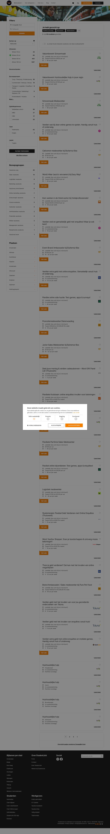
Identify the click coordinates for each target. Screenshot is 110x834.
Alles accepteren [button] (74, 425)
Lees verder (76, 412)
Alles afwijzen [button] (56, 425)
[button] (34, 425)
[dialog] (55, 417)
